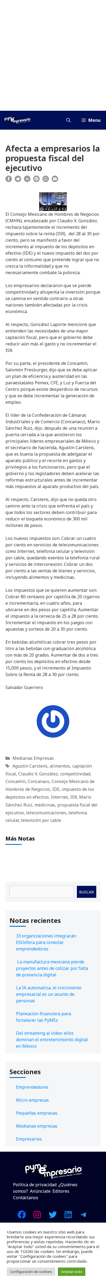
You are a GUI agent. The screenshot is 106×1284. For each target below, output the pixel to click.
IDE (56, 789)
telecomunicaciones (46, 813)
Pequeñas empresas (36, 1113)
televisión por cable (41, 820)
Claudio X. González (38, 774)
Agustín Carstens (30, 766)
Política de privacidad (35, 1185)
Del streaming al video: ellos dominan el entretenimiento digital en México (52, 1039)
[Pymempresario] (17, 120)
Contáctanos (25, 1198)
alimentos (60, 766)
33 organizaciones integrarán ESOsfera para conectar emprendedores (46, 942)
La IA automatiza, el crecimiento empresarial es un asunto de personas (49, 994)
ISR (73, 797)
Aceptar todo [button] (71, 1271)
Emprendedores (32, 1087)
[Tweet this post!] (18, 180)
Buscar (86, 892)
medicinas (45, 805)
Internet (59, 797)
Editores (60, 1191)
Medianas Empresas (33, 758)
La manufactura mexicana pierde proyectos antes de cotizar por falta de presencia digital (52, 968)
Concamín (15, 781)
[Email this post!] (55, 180)
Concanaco (38, 781)
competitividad (75, 774)
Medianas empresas (36, 1126)
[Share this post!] (8, 180)
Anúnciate (40, 1191)
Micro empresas (32, 1100)
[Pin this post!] (36, 180)
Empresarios (29, 1139)
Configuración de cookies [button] (31, 1271)
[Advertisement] (53, 55)
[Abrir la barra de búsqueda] (68, 120)
